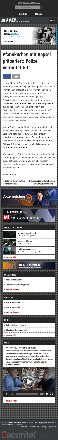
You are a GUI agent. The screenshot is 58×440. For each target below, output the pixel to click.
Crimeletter (23, 14)
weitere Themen (12, 312)
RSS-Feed (38, 14)
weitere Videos (11, 400)
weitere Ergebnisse (13, 289)
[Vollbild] (51, 394)
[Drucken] (16, 76)
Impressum (53, 427)
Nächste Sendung (14, 212)
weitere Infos (11, 335)
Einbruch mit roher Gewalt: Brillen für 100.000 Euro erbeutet (42, 182)
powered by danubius (45, 436)
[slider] (27, 394)
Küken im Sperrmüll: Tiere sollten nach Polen (14, 182)
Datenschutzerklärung (38, 427)
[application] (29, 382)
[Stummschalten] (46, 394)
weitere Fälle (11, 257)
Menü (52, 20)
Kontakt (24, 427)
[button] (29, 382)
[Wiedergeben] (6, 394)
